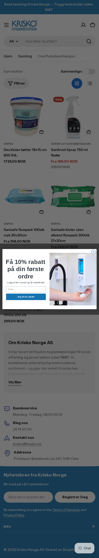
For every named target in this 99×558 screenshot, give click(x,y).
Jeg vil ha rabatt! (26, 296)
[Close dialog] (93, 252)
